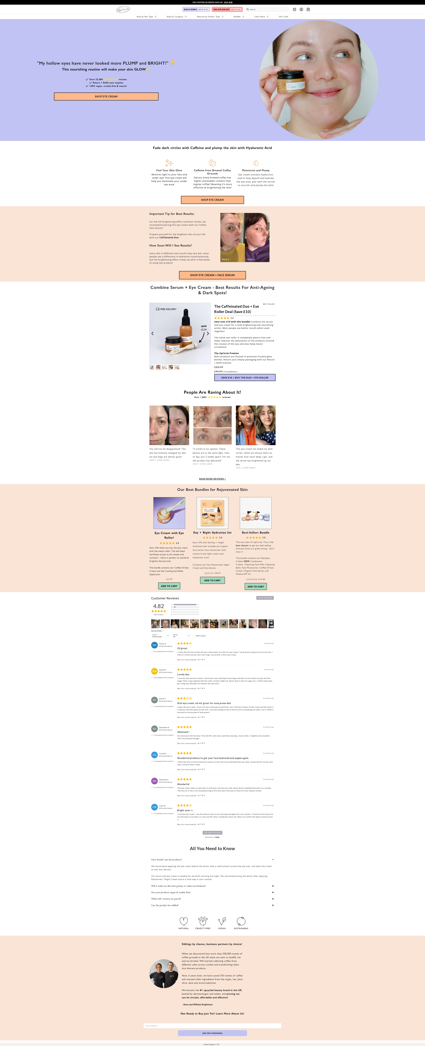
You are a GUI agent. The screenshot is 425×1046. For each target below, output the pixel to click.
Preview (152, 333)
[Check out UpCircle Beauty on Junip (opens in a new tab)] (217, 837)
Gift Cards (283, 17)
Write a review (265, 598)
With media (201, 636)
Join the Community (212, 1033)
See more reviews (212, 833)
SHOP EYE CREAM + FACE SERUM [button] (212, 275)
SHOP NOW (228, 2)
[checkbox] (202, 635)
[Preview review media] (155, 623)
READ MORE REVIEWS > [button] (212, 478)
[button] (169, 513)
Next (208, 333)
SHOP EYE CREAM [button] (106, 96)
